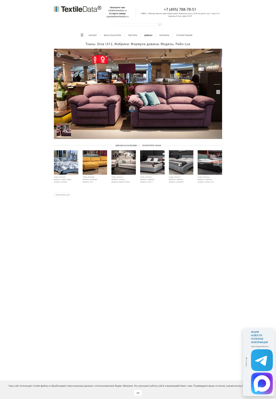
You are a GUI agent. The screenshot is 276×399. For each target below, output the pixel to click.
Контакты (164, 35)
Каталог (93, 35)
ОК (138, 393)
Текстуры (132, 35)
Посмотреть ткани (151, 145)
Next (218, 92)
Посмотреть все (62, 194)
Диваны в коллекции (126, 145)
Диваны (148, 35)
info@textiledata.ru (117, 10)
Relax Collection (112, 35)
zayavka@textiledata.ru (117, 16)
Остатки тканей (184, 35)
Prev (59, 95)
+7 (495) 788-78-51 (180, 9)
